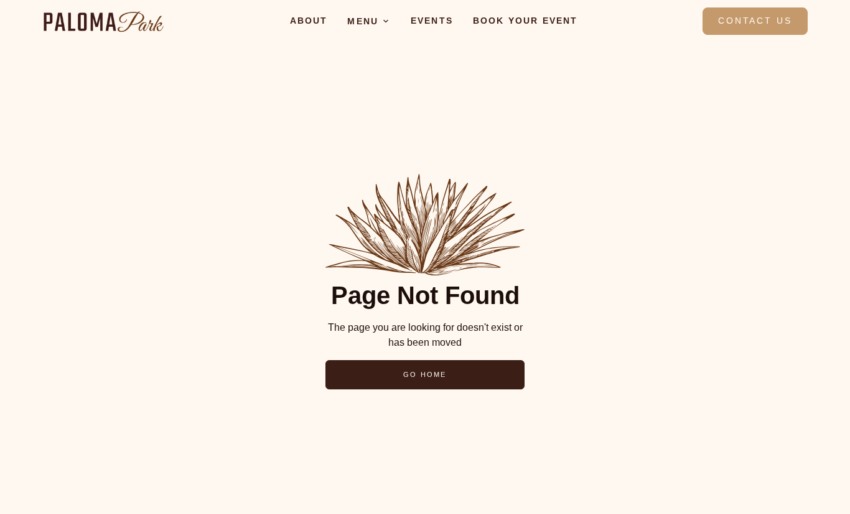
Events (432, 21)
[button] (369, 21)
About (309, 21)
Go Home (424, 374)
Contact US (755, 21)
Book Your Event (525, 21)
